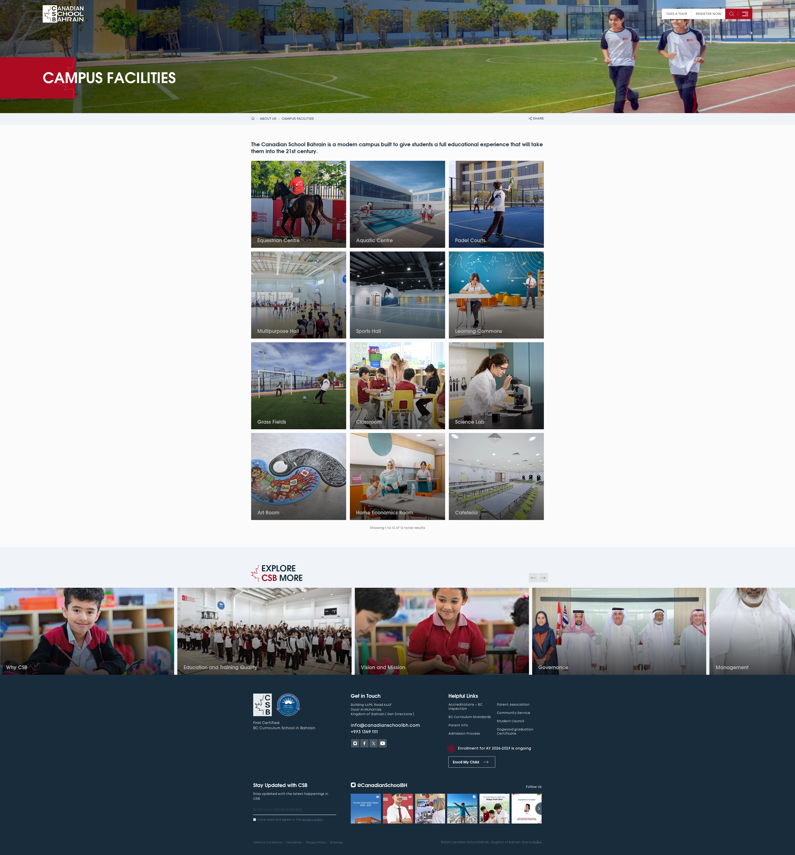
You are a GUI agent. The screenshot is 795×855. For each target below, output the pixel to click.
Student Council (510, 721)
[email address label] (294, 810)
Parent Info (458, 725)
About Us (268, 118)
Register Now (708, 14)
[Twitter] (373, 743)
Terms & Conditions (267, 842)
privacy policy (312, 819)
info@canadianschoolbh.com (385, 725)
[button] (533, 577)
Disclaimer (294, 842)
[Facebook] (364, 743)
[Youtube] (382, 743)
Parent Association (513, 705)
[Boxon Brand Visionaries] (537, 842)
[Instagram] (355, 743)
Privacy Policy (316, 842)
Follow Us (534, 787)
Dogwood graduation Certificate (515, 731)
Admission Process (464, 734)
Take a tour (676, 14)
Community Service (513, 713)
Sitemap (336, 842)
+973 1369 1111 (364, 731)
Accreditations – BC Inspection (465, 707)
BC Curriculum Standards (469, 717)
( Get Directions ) (399, 714)
